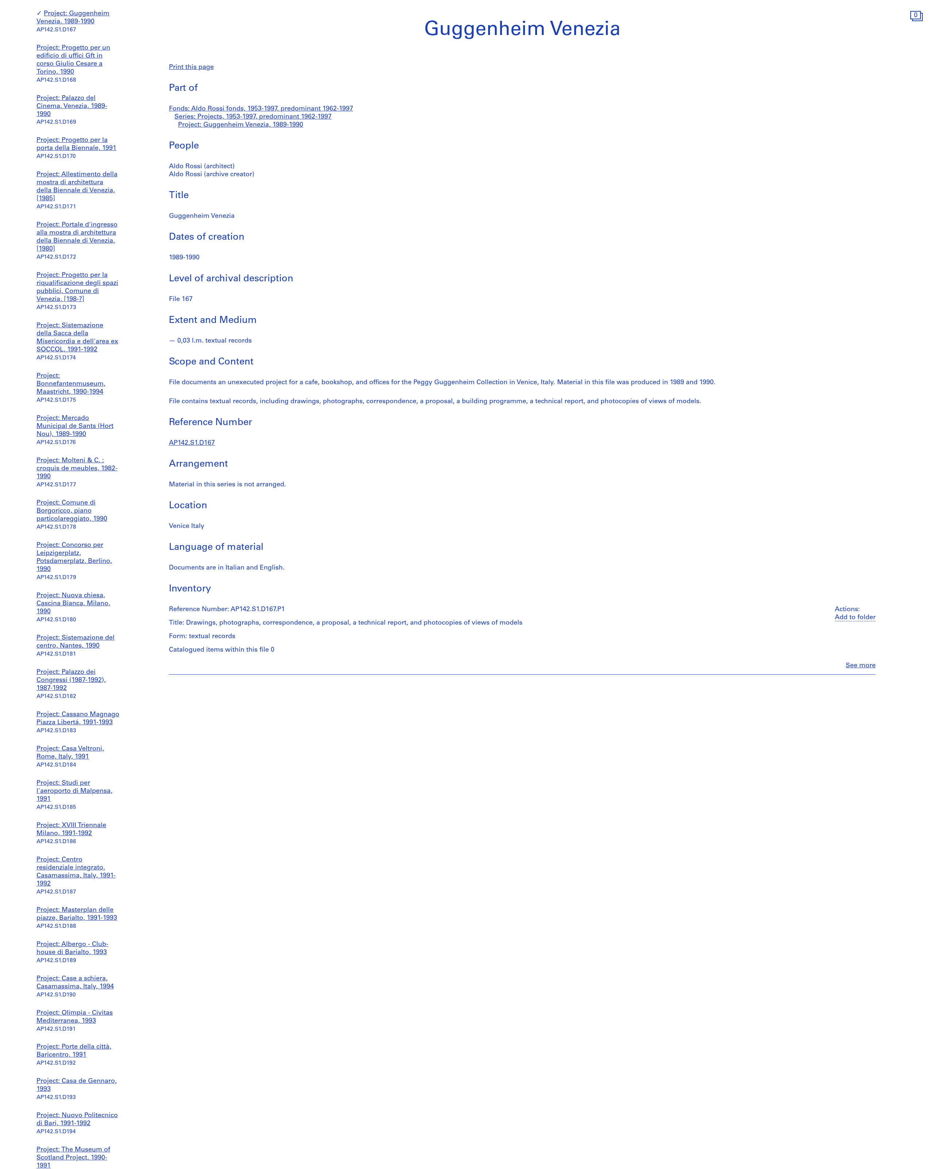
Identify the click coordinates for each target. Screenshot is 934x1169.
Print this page (191, 67)
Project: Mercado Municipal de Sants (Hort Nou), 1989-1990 (74, 426)
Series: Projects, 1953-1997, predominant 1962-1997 (253, 117)
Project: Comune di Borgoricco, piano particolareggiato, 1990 (71, 511)
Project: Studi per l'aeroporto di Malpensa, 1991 (74, 791)
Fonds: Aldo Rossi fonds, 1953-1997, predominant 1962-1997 (261, 109)
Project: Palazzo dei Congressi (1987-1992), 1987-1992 (71, 680)
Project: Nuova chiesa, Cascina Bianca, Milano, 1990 (73, 604)
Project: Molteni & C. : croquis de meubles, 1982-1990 (76, 469)
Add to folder (855, 617)
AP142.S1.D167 (192, 443)
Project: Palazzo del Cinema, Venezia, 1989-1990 (71, 106)
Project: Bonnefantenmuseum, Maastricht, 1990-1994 (70, 384)
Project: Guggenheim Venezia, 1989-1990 (240, 125)
